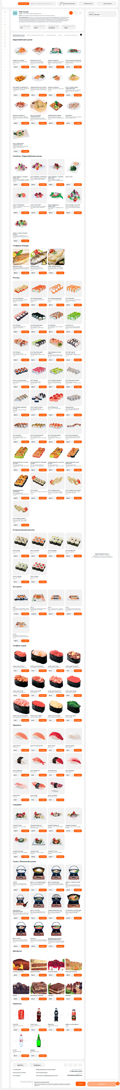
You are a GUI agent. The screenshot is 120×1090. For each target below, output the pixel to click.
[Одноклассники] (75, 1065)
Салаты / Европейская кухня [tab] (35, 35)
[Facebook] (70, 1065)
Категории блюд (41, 1072)
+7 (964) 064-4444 (76, 1071)
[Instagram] (80, 1065)
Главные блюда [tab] (51, 35)
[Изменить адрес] (114, 13)
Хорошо (80, 1083)
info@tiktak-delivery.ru (74, 1075)
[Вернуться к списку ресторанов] (5, 11)
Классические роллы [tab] (71, 35)
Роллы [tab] (60, 35)
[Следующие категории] (81, 35)
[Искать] (54, 3)
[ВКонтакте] (66, 1065)
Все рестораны (23, 3)
